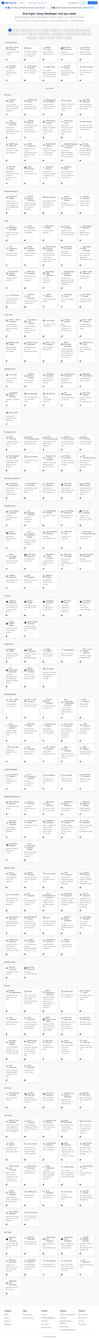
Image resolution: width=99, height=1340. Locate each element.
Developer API (74, 3)
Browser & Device (27, 30)
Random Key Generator (67, 1314)
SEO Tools (51, 38)
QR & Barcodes (32, 38)
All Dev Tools (83, 1318)
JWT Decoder (64, 1327)
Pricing (6, 1321)
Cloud (37, 30)
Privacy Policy (27, 1314)
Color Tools (45, 30)
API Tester (63, 1318)
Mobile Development (72, 34)
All (10, 30)
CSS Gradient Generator (68, 1330)
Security (42, 38)
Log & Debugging (57, 34)
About (6, 1314)
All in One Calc (83, 1314)
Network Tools (86, 34)
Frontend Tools (13, 34)
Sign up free (93, 3)
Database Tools (56, 30)
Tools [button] (22, 3)
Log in (83, 3)
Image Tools (32, 34)
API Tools (16, 30)
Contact (6, 1318)
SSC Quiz (81, 1321)
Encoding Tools (68, 30)
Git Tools (23, 34)
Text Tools (59, 38)
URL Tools (68, 38)
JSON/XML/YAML (44, 34)
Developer (7, 1324)
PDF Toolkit (82, 1324)
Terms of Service (28, 1318)
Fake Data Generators (83, 30)
